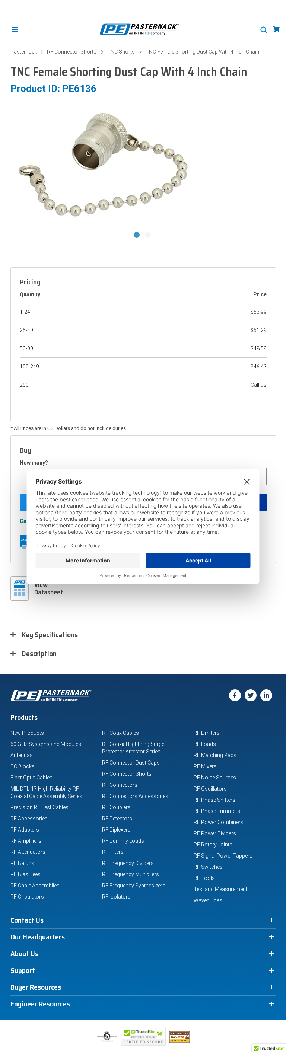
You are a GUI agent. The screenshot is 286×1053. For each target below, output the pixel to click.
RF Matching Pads (215, 755)
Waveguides (208, 900)
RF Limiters (207, 733)
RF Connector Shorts (71, 52)
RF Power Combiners (219, 822)
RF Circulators (27, 897)
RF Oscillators (210, 789)
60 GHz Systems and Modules (45, 744)
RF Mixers (205, 766)
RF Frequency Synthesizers (133, 885)
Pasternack (23, 52)
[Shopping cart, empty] (276, 29)
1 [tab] (137, 235)
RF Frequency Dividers (128, 863)
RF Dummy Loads (123, 841)
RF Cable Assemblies (35, 885)
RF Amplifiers (25, 841)
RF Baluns (22, 863)
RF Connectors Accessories (135, 796)
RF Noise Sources (215, 778)
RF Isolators (116, 897)
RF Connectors (119, 785)
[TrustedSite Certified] (143, 1036)
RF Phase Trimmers (217, 811)
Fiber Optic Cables (31, 778)
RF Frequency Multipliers (130, 874)
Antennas (21, 755)
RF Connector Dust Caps (131, 763)
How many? (34, 463)
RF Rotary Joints (213, 845)
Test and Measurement (220, 889)
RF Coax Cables (120, 733)
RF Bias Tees (25, 874)
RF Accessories (29, 818)
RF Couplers (116, 807)
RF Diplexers (116, 830)
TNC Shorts (121, 52)
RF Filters (113, 852)
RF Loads (205, 744)
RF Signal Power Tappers (223, 856)
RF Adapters (24, 830)
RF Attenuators (27, 852)
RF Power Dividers (215, 833)
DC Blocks (22, 766)
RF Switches (208, 867)
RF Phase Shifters (214, 800)
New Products (27, 733)
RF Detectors (117, 818)
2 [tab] (148, 235)
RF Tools (204, 878)
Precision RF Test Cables (39, 807)
